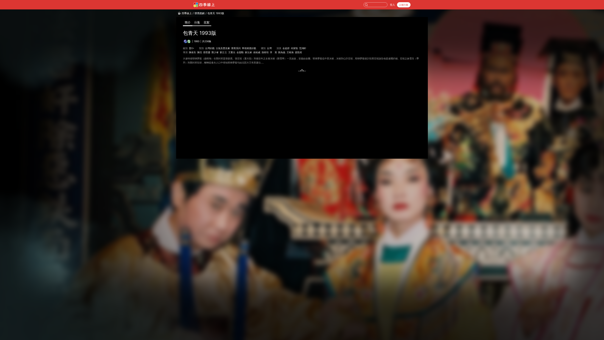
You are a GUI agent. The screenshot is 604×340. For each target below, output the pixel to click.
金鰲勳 (240, 52)
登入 (392, 4)
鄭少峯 (215, 52)
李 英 (273, 52)
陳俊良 (192, 52)
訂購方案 (403, 4)
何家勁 (294, 48)
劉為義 (281, 52)
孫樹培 (265, 52)
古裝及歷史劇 (223, 48)
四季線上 (187, 13)
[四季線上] (204, 5)
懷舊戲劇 (200, 13)
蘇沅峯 (248, 52)
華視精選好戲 (249, 48)
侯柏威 (256, 52)
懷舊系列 (236, 48)
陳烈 (199, 52)
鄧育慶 (206, 52)
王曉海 (290, 52)
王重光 (231, 52)
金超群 (286, 48)
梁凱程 (298, 52)
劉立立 (223, 52)
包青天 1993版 (215, 13)
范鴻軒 (302, 48)
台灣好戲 (210, 48)
